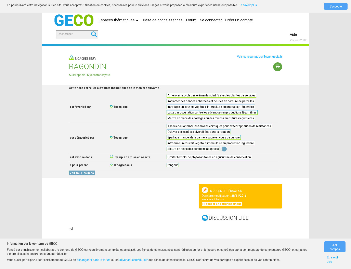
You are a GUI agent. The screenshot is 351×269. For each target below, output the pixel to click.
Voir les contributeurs (213, 199)
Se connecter (211, 20)
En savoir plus (248, 5)
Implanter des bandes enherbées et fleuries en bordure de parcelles (211, 101)
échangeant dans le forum (93, 260)
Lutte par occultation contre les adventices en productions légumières (212, 112)
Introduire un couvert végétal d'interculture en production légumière (211, 106)
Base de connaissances (163, 20)
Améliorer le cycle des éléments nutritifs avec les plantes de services (211, 95)
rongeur (173, 165)
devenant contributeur (133, 260)
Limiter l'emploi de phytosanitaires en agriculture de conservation (209, 157)
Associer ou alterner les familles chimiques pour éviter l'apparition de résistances (219, 126)
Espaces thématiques (117, 20)
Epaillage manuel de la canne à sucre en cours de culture (204, 137)
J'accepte (336, 6)
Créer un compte (239, 20)
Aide (293, 34)
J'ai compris (335, 247)
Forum (191, 20)
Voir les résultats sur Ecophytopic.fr (259, 56)
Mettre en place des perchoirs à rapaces (193, 148)
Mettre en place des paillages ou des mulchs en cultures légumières (211, 118)
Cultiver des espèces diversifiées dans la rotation (199, 131)
